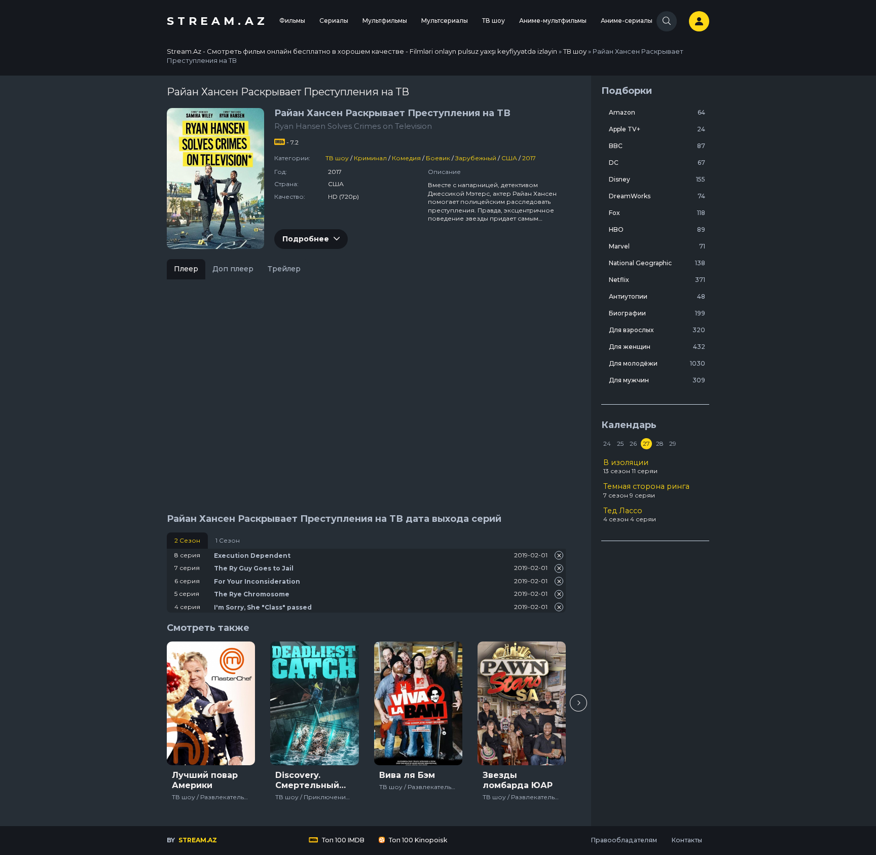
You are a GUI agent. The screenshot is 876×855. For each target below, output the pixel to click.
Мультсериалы (444, 20)
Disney (657, 179)
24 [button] (607, 443)
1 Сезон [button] (227, 540)
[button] (578, 702)
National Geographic (657, 263)
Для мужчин (657, 380)
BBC (657, 146)
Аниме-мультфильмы (553, 20)
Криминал (370, 158)
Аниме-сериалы (626, 20)
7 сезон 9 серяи (646, 490)
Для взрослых (657, 330)
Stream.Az (217, 21)
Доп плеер (232, 268)
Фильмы (292, 20)
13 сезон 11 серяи (630, 466)
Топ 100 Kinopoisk (417, 840)
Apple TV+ (657, 129)
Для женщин (657, 346)
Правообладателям (624, 840)
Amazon (657, 112)
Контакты (686, 840)
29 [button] (672, 443)
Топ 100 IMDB (342, 840)
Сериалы (333, 20)
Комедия (406, 158)
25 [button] (620, 443)
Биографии (657, 313)
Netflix (657, 279)
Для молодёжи (657, 363)
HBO (657, 229)
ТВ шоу (493, 20)
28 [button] (660, 443)
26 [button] (633, 443)
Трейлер (284, 268)
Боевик (438, 158)
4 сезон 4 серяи (629, 514)
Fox (657, 213)
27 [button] (646, 443)
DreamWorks (657, 196)
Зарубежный (475, 158)
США (509, 158)
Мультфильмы (384, 20)
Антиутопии (657, 296)
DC (657, 162)
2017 (529, 158)
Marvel (657, 246)
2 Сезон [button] (187, 540)
